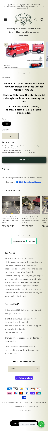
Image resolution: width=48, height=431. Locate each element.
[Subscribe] (37, 369)
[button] (5, 19)
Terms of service (18, 407)
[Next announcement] (43, 6)
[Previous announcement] (4, 6)
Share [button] (6, 169)
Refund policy (28, 402)
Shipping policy (32, 407)
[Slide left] (18, 73)
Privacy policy (41, 402)
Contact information (25, 410)
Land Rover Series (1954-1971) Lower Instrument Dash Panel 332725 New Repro (10, 220)
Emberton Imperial (14, 402)
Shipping (15, 146)
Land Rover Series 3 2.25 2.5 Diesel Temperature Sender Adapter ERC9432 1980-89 (30, 220)
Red (6, 124)
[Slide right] (29, 73)
